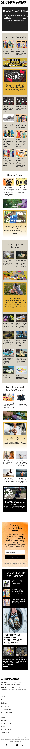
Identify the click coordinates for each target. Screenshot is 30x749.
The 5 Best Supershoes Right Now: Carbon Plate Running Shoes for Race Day (21, 143)
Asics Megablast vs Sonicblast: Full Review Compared (8, 324)
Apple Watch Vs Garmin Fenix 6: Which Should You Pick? (21, 480)
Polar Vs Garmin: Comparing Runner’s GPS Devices (15, 439)
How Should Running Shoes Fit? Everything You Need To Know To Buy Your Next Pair (8, 661)
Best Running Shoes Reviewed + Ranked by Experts (8, 51)
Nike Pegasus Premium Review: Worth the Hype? (8, 342)
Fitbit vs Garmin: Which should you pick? (15, 227)
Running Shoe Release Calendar (15, 26)
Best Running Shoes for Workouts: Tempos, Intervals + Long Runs (21, 52)
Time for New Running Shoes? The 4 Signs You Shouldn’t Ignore (18, 601)
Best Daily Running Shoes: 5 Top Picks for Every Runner (21, 125)
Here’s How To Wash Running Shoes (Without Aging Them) (13, 639)
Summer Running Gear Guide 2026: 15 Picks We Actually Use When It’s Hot (8, 405)
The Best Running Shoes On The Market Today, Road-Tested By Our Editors (8, 162)
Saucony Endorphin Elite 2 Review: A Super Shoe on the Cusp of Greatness (21, 325)
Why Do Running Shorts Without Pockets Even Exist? (21, 404)
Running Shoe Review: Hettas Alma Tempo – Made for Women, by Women (15, 300)
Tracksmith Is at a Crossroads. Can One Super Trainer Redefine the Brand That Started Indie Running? (21, 264)
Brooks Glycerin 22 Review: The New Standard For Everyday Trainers (21, 343)
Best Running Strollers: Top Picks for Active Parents (8, 479)
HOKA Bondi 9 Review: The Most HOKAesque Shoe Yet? (21, 360)
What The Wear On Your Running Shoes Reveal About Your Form (21, 660)
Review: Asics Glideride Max (7, 376)
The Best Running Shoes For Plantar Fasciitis (8, 125)
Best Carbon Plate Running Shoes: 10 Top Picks (21, 108)
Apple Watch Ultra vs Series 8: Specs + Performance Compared (21, 190)
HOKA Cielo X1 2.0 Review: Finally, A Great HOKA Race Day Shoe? (8, 360)
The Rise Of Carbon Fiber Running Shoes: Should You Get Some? (19, 581)
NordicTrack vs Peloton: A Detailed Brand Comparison (8, 462)
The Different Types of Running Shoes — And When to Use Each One (18, 591)
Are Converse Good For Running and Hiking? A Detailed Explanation (21, 463)
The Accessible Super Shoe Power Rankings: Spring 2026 (8, 109)
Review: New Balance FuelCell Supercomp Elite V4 (21, 377)
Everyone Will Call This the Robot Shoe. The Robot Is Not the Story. (8, 262)
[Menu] (27, 2)
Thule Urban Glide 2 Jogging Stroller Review (15, 503)
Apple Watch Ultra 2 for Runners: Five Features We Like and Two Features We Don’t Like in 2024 (8, 191)
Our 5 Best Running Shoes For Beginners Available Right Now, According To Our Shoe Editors (21, 162)
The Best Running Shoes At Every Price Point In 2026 (15, 86)
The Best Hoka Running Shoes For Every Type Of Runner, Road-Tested (8, 143)
